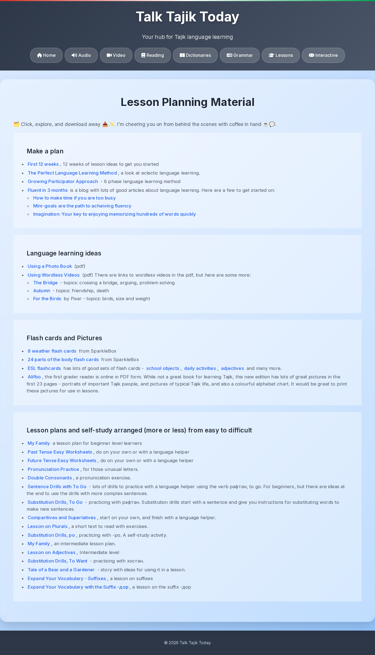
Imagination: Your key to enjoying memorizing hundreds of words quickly (114, 214)
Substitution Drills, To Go (55, 502)
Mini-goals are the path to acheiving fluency (82, 206)
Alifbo (34, 376)
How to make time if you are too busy (74, 198)
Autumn (41, 290)
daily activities (200, 368)
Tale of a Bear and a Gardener (61, 569)
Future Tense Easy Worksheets (62, 460)
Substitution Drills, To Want (57, 561)
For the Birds (47, 298)
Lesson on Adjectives (51, 552)
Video (118, 55)
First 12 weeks (43, 164)
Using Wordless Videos (54, 275)
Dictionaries (198, 55)
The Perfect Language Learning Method (72, 173)
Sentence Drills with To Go (57, 486)
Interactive (326, 55)
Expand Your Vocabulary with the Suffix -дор (78, 587)
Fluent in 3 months (48, 190)
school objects (162, 368)
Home (49, 55)
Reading (154, 55)
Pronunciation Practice (53, 469)
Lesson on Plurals (48, 526)
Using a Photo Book (50, 266)
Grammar (242, 55)
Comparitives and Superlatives (62, 517)
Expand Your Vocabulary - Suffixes (67, 578)
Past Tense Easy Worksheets (60, 452)
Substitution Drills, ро (51, 535)
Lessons (284, 55)
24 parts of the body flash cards (63, 359)
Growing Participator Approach (63, 181)
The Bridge (45, 282)
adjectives (232, 368)
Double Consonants (50, 477)
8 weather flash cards (52, 351)
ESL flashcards (44, 368)
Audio (84, 55)
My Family (39, 443)
